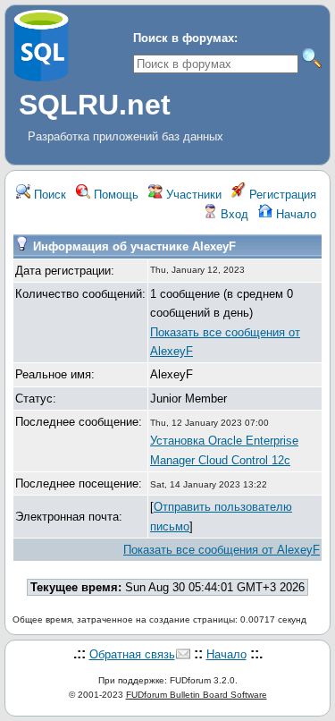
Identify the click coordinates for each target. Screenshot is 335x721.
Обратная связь (132, 654)
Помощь (114, 194)
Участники (192, 194)
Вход (232, 214)
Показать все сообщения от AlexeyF (221, 549)
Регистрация (281, 194)
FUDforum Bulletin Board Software (196, 695)
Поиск (48, 194)
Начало (294, 214)
